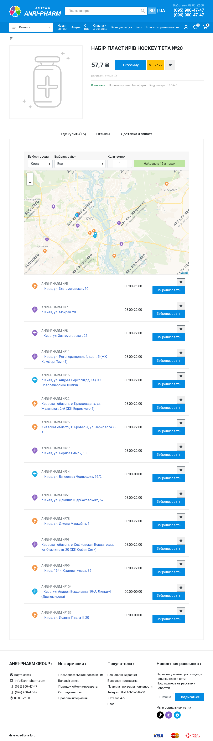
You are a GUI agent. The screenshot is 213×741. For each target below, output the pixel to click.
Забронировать (169, 290)
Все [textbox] (60, 164)
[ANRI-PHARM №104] (94, 236)
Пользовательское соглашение (81, 675)
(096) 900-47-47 (189, 14)
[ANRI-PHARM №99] (114, 256)
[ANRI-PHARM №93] (46, 240)
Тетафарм (139, 85)
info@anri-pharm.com (30, 681)
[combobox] (40, 164)
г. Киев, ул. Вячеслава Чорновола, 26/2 (71, 477)
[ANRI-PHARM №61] (53, 206)
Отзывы (103, 134)
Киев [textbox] (35, 164)
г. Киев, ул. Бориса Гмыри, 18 (64, 453)
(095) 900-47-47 (189, 10)
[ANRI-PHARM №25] (166, 184)
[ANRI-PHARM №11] (118, 223)
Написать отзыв (102, 76)
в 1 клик (155, 65)
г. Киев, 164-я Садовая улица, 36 (66, 571)
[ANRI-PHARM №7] (77, 226)
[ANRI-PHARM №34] (76, 215)
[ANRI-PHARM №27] (121, 244)
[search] (143, 11)
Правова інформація (73, 698)
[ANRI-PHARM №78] (89, 233)
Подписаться (189, 697)
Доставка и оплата (136, 134)
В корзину (130, 65)
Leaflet (184, 272)
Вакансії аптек (68, 681)
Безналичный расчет (122, 675)
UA (162, 10)
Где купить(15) (73, 134)
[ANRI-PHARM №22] (44, 251)
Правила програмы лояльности (130, 686)
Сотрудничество (70, 692)
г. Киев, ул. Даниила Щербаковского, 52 (72, 500)
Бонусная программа (122, 681)
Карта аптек (22, 675)
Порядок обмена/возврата (78, 686)
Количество (116, 156)
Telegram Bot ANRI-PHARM (126, 692)
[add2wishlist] (170, 65)
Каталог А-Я (116, 698)
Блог (111, 704)
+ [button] (30, 176)
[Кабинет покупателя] (186, 27)
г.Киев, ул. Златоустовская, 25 (64, 336)
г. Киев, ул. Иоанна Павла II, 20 (65, 618)
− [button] (30, 182)
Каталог (25, 27)
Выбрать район (65, 156)
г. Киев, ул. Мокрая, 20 (58, 312)
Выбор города (38, 156)
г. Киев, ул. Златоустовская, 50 (64, 289)
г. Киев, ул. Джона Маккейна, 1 (65, 524)
